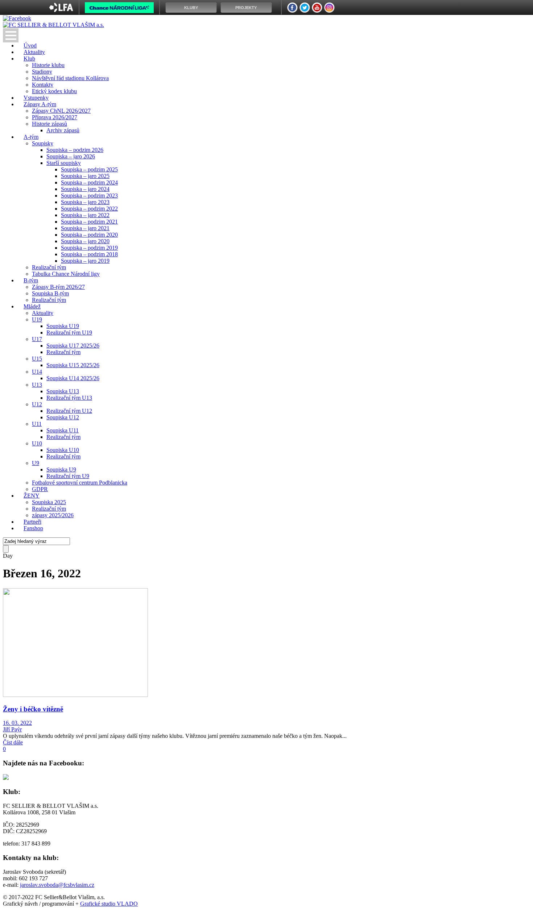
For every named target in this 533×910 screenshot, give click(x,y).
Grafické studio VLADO (109, 904)
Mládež (32, 306)
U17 (37, 339)
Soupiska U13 (62, 391)
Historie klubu (48, 65)
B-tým (31, 280)
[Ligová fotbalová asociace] (61, 10)
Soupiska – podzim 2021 (89, 222)
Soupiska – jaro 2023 (85, 202)
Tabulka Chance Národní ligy (66, 274)
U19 (37, 319)
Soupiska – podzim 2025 (89, 169)
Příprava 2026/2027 (54, 117)
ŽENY (32, 496)
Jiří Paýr (12, 729)
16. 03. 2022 (17, 723)
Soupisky (42, 143)
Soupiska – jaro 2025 (85, 176)
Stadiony (42, 71)
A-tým (31, 137)
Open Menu (10, 35)
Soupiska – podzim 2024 (89, 182)
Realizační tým (49, 267)
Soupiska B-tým (50, 293)
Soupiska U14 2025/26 (72, 378)
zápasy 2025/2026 (53, 515)
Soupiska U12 (62, 417)
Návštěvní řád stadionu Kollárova (70, 78)
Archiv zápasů (62, 130)
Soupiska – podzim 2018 (89, 254)
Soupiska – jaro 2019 (85, 261)
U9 (35, 463)
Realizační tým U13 (69, 398)
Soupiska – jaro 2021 (85, 228)
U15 (37, 359)
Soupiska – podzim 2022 (89, 208)
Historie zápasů (49, 124)
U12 (37, 404)
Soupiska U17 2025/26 (72, 345)
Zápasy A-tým (40, 104)
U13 (37, 385)
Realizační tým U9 (67, 476)
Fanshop (33, 528)
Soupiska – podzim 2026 (74, 150)
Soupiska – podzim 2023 (89, 195)
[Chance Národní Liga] (119, 9)
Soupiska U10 (62, 450)
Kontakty (42, 85)
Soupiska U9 (61, 469)
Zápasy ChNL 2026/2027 (61, 111)
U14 (37, 372)
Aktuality (42, 313)
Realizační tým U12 (69, 411)
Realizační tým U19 (69, 332)
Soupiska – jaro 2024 (85, 189)
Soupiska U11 (62, 430)
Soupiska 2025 (49, 502)
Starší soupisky (63, 163)
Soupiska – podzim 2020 (89, 235)
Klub (29, 58)
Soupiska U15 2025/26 (72, 365)
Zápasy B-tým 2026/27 (58, 287)
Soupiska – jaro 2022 (85, 215)
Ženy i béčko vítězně (33, 709)
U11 (37, 424)
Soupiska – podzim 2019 (89, 248)
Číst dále (13, 742)
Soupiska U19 (62, 326)
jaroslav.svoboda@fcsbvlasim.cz (57, 885)
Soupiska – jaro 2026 (70, 156)
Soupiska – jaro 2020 (85, 241)
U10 (37, 443)
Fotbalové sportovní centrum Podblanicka (79, 482)
